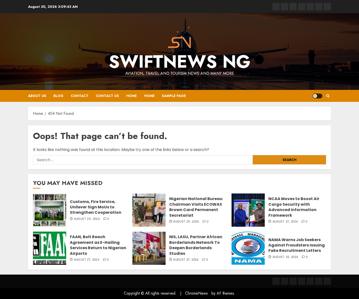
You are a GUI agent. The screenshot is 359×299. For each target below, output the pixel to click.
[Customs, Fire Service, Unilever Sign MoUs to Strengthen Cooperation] (49, 210)
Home (131, 95)
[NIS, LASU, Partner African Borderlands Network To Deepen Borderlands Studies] (149, 248)
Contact (79, 95)
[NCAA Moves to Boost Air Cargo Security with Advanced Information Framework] (248, 210)
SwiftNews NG (180, 61)
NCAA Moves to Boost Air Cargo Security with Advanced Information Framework (293, 207)
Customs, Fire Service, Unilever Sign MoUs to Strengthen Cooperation (95, 207)
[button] (328, 96)
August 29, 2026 (87, 219)
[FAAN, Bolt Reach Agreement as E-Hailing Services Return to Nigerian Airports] (49, 248)
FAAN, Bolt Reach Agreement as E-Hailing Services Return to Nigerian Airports (98, 245)
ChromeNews (196, 293)
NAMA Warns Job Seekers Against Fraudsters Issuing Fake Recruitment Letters (296, 245)
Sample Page (174, 95)
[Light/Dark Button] (317, 96)
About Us (37, 95)
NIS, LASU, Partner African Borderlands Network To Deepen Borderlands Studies (195, 245)
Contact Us (107, 95)
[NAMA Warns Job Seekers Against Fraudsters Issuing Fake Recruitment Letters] (248, 248)
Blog (58, 95)
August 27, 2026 (285, 222)
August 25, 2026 (285, 257)
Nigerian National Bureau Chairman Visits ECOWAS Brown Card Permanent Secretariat (195, 207)
